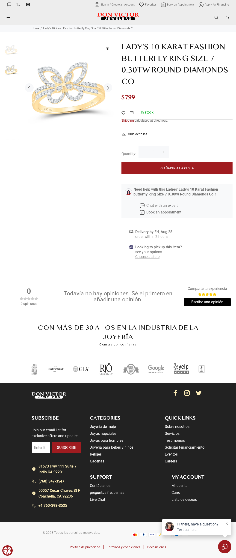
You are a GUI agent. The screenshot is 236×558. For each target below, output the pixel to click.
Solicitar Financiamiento (184, 447)
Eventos (171, 454)
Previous (29, 87)
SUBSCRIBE (66, 447)
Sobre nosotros (177, 426)
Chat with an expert (162, 205)
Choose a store (147, 257)
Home (35, 28)
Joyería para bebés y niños (111, 447)
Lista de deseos (184, 499)
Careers (171, 461)
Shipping (127, 120)
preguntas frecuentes (107, 492)
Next (107, 87)
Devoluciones (156, 547)
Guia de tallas (137, 134)
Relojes (96, 454)
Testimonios (175, 440)
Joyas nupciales (103, 433)
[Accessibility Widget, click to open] (7, 550)
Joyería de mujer (103, 426)
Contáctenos (100, 485)
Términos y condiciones (123, 547)
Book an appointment (163, 212)
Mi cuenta (179, 485)
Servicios (172, 433)
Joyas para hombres (106, 440)
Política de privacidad (85, 547)
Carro (175, 492)
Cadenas (97, 461)
